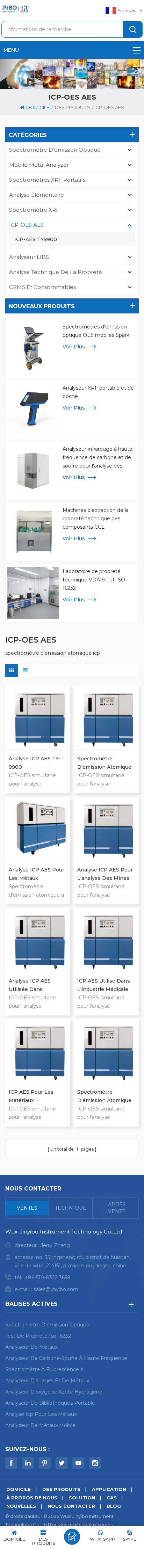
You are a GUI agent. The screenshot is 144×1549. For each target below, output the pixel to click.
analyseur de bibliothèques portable (50, 1403)
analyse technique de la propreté (55, 272)
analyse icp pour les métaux (41, 1414)
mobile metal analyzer (39, 164)
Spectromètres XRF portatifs (47, 179)
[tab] (27, 1207)
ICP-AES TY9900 (35, 239)
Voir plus (74, 346)
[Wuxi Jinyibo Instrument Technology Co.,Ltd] (15, 9)
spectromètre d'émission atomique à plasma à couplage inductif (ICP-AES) (104, 763)
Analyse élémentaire (36, 194)
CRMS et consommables (42, 287)
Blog (114, 1506)
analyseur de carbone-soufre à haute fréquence (66, 1358)
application (109, 1489)
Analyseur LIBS (29, 257)
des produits (72, 107)
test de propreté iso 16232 (38, 1336)
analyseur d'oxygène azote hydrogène (53, 1392)
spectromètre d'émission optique (55, 149)
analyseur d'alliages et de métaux (47, 1380)
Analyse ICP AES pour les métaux (36, 874)
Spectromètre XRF (34, 210)
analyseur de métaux (31, 1347)
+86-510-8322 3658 (48, 1277)
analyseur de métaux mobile (40, 1425)
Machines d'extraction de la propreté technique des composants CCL (96, 518)
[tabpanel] (72, 1262)
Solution (82, 1497)
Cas (112, 1497)
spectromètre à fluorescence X (44, 1369)
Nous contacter (71, 1506)
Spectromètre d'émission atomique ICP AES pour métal (104, 1097)
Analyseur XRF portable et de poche (98, 392)
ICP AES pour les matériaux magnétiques (31, 1097)
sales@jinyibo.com (56, 1289)
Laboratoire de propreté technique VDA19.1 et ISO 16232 (94, 579)
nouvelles (21, 1506)
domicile (37, 107)
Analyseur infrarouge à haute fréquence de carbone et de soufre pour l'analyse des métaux (97, 458)
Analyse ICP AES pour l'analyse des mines (105, 874)
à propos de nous (31, 1497)
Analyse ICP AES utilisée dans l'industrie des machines (30, 985)
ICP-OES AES (26, 225)
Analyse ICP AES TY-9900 (35, 762)
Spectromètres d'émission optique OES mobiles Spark (96, 331)
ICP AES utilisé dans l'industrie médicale (103, 985)
